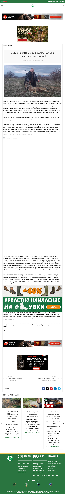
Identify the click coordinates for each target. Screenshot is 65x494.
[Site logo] (32, 5)
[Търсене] (63, 5)
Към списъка (32, 378)
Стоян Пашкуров (30, 60)
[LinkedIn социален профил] (55, 388)
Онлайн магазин (50, 1)
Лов (10, 45)
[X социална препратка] (47, 388)
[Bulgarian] (2, 1)
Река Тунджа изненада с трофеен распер (32, 414)
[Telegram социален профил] (59, 388)
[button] (1, 423)
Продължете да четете (12, 437)
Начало (5, 45)
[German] (6, 1)
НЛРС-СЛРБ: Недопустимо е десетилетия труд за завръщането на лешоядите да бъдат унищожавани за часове (53, 420)
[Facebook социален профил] (43, 388)
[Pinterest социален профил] (51, 388)
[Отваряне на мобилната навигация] (2, 5)
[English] (4, 1)
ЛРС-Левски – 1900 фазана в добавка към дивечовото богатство (12, 416)
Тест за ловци (60, 1)
